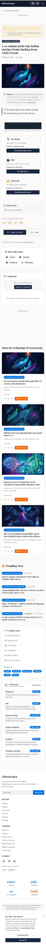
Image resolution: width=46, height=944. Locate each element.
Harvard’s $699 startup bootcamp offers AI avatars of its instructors (23, 382)
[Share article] (11, 398)
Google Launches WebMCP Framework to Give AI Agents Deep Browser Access (22, 618)
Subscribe (38, 792)
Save (37, 232)
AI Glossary (6, 810)
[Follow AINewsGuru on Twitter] (4, 861)
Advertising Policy (8, 844)
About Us (5, 830)
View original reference (26, 242)
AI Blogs (5, 807)
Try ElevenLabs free (22, 150)
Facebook (13, 262)
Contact (4, 833)
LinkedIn (26, 257)
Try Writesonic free (22, 192)
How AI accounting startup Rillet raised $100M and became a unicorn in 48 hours (22, 535)
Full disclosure (31, 102)
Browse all (36, 685)
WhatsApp (29, 262)
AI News (5, 803)
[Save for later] (8, 398)
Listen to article (17, 232)
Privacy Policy (7, 837)
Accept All (23, 940)
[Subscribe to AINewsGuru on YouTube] (15, 861)
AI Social (5, 817)
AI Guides (5, 820)
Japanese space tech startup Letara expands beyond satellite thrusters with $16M (22, 484)
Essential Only (23, 935)
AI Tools (5, 813)
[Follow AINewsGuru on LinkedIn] (9, 861)
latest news (31, 33)
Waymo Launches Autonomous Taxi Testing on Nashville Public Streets (20, 578)
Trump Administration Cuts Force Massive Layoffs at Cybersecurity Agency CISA (23, 591)
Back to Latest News (11, 11)
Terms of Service (8, 840)
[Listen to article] (5, 398)
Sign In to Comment (23, 287)
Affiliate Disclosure (8, 847)
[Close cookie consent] (43, 916)
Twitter (12, 257)
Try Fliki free (22, 171)
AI (30, 387)
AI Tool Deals (6, 850)
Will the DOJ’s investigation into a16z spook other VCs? (23, 434)
